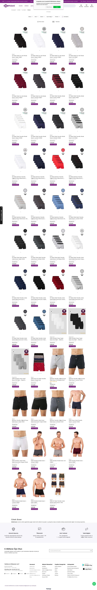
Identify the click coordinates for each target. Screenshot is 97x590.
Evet (57, 7)
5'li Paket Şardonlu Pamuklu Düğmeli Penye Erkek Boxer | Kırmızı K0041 (56, 177)
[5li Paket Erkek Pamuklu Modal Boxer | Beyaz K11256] (20, 119)
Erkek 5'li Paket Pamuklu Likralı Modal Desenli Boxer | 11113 (57, 501)
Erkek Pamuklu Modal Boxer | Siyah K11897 (38, 501)
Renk (36, 16)
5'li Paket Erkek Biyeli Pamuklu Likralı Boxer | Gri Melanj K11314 (57, 258)
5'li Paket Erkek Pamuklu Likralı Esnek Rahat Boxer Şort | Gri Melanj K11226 (76, 298)
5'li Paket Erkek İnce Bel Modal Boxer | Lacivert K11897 (57, 56)
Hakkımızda (32, 566)
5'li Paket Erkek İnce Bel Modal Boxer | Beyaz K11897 (38, 56)
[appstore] (87, 568)
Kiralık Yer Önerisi (33, 571)
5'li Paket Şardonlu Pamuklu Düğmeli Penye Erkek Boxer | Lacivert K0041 (38, 177)
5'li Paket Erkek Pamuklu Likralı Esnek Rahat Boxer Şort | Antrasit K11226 (20, 339)
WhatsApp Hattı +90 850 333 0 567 (12, 569)
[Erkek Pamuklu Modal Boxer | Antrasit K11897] (39, 444)
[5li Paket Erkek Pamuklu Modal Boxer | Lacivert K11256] (39, 119)
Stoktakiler (66, 16)
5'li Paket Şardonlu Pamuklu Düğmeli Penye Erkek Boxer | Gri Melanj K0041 (19, 218)
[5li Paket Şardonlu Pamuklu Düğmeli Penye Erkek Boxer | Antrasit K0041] (39, 200)
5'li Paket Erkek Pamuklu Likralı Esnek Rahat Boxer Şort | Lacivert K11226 (19, 298)
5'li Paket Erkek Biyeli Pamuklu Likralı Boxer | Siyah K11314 (19, 258)
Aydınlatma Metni (71, 571)
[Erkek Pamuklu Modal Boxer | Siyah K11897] (39, 484)
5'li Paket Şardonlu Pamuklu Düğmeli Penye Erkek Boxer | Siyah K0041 (75, 177)
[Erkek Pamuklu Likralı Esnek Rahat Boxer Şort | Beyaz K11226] (20, 444)
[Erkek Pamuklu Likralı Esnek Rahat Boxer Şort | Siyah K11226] (39, 403)
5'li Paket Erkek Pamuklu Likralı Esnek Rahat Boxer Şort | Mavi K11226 (38, 339)
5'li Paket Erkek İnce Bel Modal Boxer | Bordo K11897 (19, 96)
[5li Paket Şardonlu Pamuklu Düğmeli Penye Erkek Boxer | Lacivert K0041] (39, 160)
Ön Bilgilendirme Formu (72, 576)
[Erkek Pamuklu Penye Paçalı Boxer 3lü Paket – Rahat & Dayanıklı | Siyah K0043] (77, 321)
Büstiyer (56, 575)
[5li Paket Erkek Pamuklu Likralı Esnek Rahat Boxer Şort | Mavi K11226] (39, 321)
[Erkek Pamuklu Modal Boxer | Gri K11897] (58, 444)
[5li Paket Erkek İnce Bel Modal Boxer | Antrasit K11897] (39, 79)
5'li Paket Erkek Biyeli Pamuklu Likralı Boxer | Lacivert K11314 (76, 218)
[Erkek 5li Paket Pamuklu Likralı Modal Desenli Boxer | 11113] (58, 484)
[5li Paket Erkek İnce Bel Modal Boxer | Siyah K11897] (20, 39)
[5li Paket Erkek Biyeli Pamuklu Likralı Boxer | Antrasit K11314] (39, 240)
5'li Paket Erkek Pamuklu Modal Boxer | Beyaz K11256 (19, 137)
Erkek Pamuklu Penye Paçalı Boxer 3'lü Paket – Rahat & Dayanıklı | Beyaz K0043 (56, 339)
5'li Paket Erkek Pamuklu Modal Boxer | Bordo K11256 (57, 96)
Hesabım (44, 566)
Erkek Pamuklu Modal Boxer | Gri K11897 (58, 461)
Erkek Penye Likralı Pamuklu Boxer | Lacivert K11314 (75, 421)
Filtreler (57, 16)
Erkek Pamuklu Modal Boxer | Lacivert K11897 (19, 501)
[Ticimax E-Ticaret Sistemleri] (48, 589)
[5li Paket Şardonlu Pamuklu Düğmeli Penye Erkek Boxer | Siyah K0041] (77, 160)
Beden (41, 16)
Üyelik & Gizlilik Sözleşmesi (73, 575)
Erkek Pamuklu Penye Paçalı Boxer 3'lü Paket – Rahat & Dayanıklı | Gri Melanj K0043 (18, 379)
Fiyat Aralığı (49, 16)
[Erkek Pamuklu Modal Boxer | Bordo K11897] (77, 444)
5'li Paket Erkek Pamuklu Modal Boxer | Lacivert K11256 (38, 137)
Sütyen (56, 568)
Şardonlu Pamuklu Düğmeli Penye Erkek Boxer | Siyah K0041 (20, 421)
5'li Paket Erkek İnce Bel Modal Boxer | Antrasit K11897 (38, 96)
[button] (19, 50)
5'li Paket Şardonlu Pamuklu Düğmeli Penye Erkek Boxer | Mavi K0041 (58, 218)
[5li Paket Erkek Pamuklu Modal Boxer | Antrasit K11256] (58, 119)
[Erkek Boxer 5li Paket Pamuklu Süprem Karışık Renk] (39, 362)
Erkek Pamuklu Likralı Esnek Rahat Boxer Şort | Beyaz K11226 (20, 461)
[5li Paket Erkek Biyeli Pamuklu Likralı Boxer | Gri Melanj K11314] (58, 240)
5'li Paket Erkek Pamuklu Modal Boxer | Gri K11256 (76, 137)
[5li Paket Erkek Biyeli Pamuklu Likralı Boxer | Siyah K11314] (20, 240)
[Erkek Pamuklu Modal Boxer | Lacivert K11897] (20, 484)
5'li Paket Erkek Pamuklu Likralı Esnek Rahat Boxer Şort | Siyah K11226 (38, 298)
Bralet (56, 571)
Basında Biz (32, 568)
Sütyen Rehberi (58, 566)
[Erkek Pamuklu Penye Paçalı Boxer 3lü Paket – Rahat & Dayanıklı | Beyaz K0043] (58, 321)
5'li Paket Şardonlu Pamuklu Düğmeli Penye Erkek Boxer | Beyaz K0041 (19, 177)
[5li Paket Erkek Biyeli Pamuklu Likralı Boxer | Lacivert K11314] (77, 200)
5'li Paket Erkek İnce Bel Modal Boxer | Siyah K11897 (19, 56)
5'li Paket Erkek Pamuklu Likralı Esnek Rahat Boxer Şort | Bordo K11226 (57, 298)
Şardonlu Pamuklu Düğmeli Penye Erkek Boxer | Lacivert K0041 (77, 379)
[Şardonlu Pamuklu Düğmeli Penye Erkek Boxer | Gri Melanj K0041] (58, 362)
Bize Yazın (44, 571)
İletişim (43, 573)
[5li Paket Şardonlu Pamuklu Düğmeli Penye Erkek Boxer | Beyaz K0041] (20, 160)
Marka (30, 16)
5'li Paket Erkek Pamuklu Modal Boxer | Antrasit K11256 (57, 137)
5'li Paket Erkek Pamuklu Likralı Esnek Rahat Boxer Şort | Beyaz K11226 (76, 258)
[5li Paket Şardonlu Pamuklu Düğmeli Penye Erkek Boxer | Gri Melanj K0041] (20, 200)
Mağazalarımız (33, 573)
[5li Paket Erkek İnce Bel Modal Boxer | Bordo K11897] (20, 79)
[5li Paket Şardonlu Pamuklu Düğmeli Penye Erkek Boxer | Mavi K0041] (58, 200)
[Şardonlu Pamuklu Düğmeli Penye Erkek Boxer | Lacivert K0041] (77, 362)
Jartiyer (56, 573)
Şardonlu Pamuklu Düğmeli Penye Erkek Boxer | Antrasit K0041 (58, 421)
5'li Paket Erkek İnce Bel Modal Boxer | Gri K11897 (76, 56)
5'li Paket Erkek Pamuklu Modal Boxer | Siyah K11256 (76, 96)
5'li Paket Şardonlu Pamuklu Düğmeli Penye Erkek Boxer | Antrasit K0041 (38, 218)
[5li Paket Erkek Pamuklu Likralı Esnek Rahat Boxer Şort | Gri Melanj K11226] (77, 281)
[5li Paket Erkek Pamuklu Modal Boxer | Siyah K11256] (77, 79)
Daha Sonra (49, 7)
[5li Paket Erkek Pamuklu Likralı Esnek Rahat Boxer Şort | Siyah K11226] (39, 281)
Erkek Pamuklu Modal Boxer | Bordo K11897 (76, 461)
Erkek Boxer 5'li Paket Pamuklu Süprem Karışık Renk (38, 379)
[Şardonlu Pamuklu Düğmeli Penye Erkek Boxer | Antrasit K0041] (58, 403)
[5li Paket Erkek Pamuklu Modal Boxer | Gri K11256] (77, 119)
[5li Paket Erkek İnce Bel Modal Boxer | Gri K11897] (77, 39)
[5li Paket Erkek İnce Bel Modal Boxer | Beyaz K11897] (39, 39)
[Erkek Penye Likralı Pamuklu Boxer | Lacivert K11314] (77, 403)
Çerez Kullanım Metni (72, 566)
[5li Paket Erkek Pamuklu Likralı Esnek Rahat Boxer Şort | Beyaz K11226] (77, 240)
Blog (30, 576)
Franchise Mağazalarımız (35, 575)
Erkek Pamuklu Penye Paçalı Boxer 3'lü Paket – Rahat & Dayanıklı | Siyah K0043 (75, 339)
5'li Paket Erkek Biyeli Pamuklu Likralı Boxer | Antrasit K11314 (38, 258)
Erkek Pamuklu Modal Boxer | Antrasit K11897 (38, 461)
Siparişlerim (44, 568)
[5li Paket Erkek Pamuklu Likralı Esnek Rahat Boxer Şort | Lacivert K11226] (20, 281)
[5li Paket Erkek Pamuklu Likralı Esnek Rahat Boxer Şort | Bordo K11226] (58, 281)
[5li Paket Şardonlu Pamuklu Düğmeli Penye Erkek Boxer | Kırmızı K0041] (58, 160)
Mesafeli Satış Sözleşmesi (73, 568)
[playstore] (87, 565)
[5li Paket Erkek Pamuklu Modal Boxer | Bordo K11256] (58, 79)
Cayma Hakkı (70, 573)
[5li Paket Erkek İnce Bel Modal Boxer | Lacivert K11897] (58, 39)
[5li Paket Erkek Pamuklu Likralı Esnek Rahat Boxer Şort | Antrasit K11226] (20, 321)
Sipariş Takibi (45, 576)
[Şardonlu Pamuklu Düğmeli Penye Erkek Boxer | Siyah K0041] (20, 403)
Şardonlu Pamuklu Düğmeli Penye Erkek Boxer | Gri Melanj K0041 (58, 379)
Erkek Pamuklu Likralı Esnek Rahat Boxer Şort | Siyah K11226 (38, 421)
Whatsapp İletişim (46, 575)
